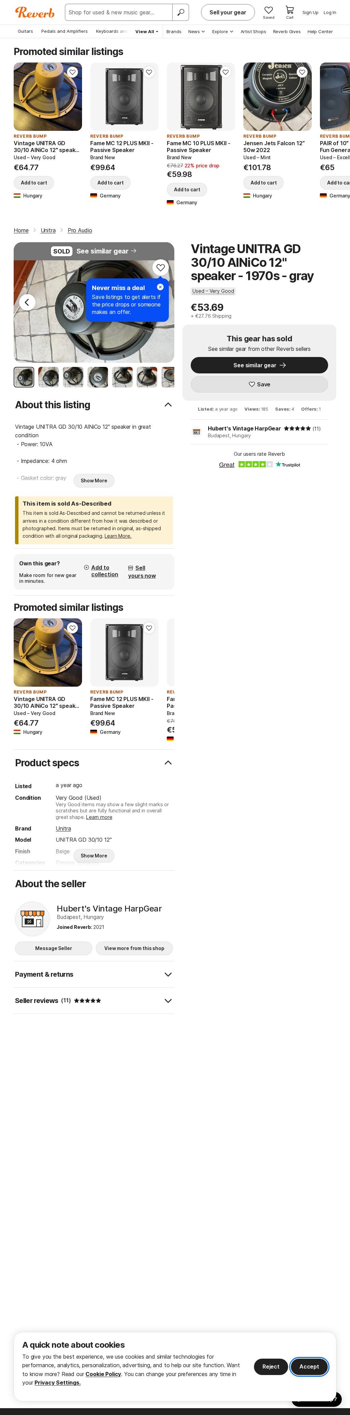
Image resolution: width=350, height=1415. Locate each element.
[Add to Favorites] (72, 72)
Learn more (99, 817)
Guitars (25, 31)
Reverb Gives (287, 31)
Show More (94, 480)
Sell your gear (228, 12)
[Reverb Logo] (35, 12)
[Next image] (72, 96)
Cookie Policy (103, 1374)
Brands (173, 31)
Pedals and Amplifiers (64, 31)
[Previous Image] (27, 302)
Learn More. (118, 536)
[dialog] (175, 1366)
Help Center (320, 31)
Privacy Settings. (58, 1382)
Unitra (63, 828)
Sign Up (310, 12)
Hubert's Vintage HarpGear (244, 428)
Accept (309, 1366)
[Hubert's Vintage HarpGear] (32, 919)
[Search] (180, 12)
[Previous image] (23, 96)
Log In (330, 12)
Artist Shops (253, 31)
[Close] (160, 287)
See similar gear (103, 251)
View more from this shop (134, 948)
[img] (297, 428)
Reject (271, 1366)
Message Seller (53, 948)
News (194, 31)
